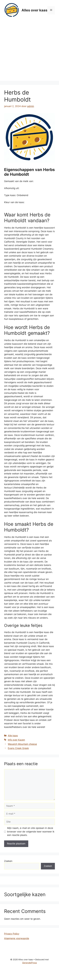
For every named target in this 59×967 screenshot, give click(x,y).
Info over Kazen (16, 739)
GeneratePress (29, 962)
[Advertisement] (29, 51)
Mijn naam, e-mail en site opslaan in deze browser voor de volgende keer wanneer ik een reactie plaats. (30, 831)
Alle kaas (13, 735)
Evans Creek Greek (18, 748)
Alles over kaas (34, 10)
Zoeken (8, 861)
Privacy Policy (11, 933)
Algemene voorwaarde (16, 938)
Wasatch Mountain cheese (22, 744)
